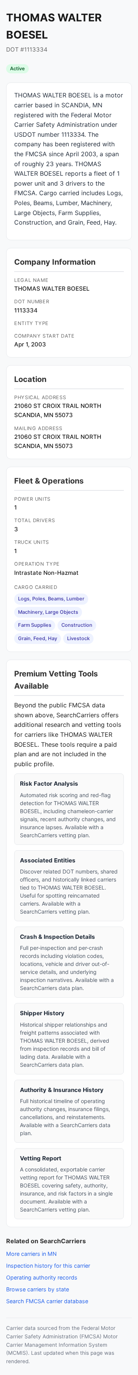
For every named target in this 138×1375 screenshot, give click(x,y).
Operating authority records (41, 1277)
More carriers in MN (31, 1253)
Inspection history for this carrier (48, 1265)
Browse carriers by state (37, 1289)
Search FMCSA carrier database (47, 1301)
